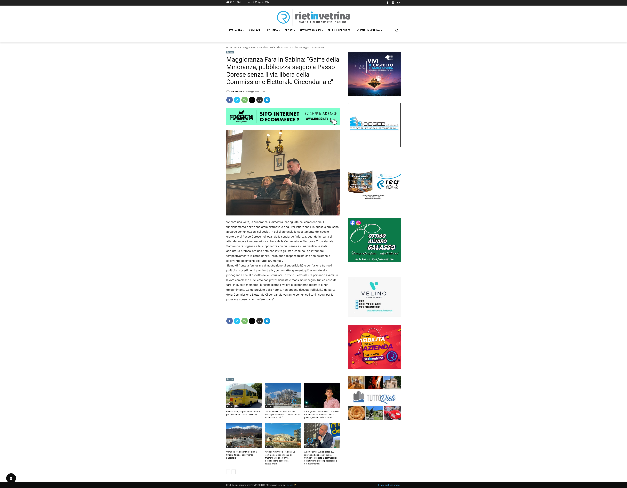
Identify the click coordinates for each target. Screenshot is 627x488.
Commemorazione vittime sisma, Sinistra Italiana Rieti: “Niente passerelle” (241, 455)
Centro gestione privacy (389, 485)
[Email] (252, 100)
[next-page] (234, 472)
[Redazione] (228, 91)
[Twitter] (237, 100)
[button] (397, 30)
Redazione (238, 91)
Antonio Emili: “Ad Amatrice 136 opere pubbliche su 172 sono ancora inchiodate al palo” (282, 414)
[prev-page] (228, 472)
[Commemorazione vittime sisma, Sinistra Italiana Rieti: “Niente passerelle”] (244, 435)
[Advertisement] (283, 352)
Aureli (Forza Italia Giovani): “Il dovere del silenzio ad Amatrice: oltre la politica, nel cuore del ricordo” (321, 414)
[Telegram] (267, 100)
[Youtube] (398, 2)
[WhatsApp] (244, 100)
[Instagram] (393, 2)
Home (229, 47)
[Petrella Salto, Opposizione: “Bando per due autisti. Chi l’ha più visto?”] (244, 395)
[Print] (259, 100)
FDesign (289, 485)
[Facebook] (387, 2)
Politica (237, 47)
